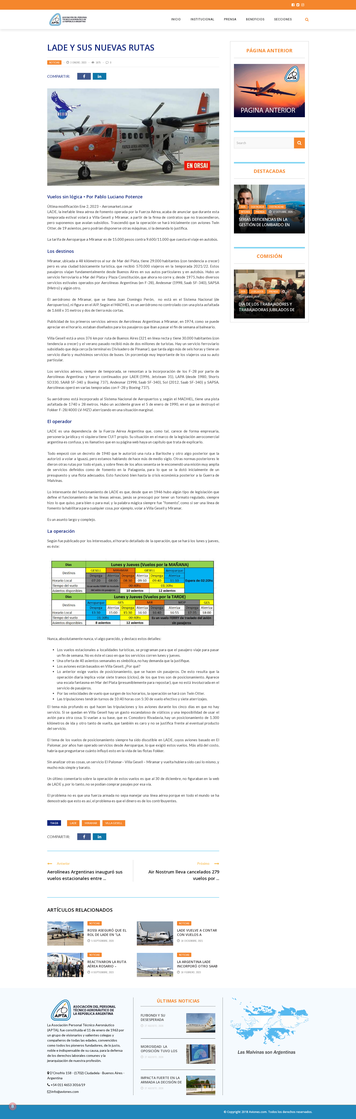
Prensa (259, 212)
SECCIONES (283, 19)
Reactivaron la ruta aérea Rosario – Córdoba (106, 966)
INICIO (176, 19)
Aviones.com (258, 1112)
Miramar (91, 823)
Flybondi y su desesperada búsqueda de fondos (160, 1019)
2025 (243, 206)
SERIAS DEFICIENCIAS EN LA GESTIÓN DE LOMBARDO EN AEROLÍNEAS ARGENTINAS (264, 225)
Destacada (257, 206)
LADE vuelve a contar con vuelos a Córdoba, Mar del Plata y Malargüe (197, 937)
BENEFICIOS (255, 19)
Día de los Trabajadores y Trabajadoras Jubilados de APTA (266, 309)
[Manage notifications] (12, 1106)
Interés (245, 212)
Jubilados (257, 291)
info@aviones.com (65, 1091)
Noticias (54, 62)
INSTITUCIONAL (202, 19)
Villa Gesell (113, 823)
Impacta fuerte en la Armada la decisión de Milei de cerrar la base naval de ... (162, 1084)
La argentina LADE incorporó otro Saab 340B (197, 966)
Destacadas (276, 206)
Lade (73, 823)
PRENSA (230, 19)
